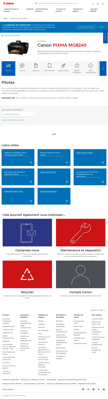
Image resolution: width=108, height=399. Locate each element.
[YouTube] (104, 389)
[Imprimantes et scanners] (43, 11)
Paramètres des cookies (87, 384)
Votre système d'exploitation (12, 110)
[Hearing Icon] (92, 3)
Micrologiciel (63, 70)
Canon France (8, 389)
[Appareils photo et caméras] (11, 11)
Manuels (36, 70)
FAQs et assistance (77, 71)
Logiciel (22, 70)
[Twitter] (98, 389)
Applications (50, 70)
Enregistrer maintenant (86, 27)
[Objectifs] (34, 9)
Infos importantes (91, 71)
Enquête (105, 36)
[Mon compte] (97, 3)
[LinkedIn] (93, 389)
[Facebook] (83, 389)
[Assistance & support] (79, 11)
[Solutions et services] (62, 11)
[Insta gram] (88, 389)
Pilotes (8, 70)
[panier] (103, 3)
